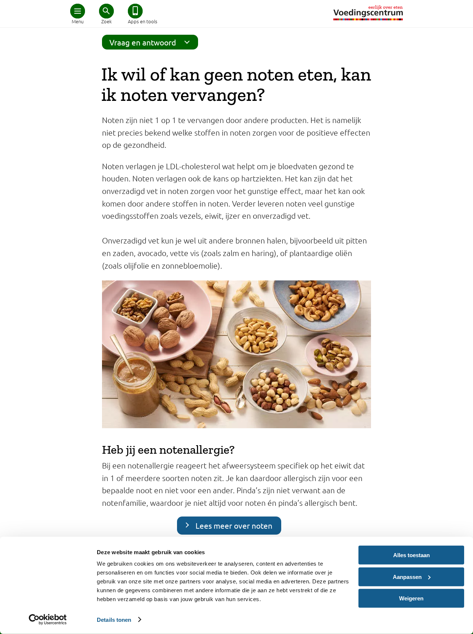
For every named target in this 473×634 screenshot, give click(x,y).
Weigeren (411, 598)
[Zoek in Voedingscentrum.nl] (106, 11)
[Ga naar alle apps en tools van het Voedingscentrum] (135, 11)
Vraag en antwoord (142, 42)
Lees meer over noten (233, 525)
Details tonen (114, 619)
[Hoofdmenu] (77, 11)
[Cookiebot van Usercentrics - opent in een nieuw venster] (48, 619)
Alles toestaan (411, 555)
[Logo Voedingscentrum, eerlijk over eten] (368, 12)
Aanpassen (407, 576)
